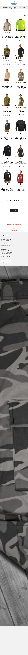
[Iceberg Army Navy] (14, 3)
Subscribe (14, 210)
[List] (26, 15)
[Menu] (1, 3)
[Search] (4, 3)
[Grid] (24, 15)
